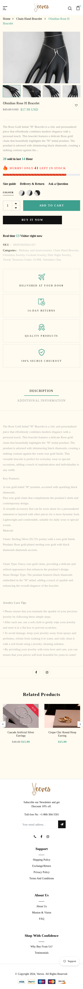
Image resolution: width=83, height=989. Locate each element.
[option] (41, 57)
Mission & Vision (41, 912)
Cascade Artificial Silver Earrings (21, 734)
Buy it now (32, 219)
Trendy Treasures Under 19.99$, (23, 259)
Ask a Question (58, 183)
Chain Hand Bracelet (29, 18)
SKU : (7, 244)
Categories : (10, 250)
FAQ (41, 918)
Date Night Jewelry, (59, 255)
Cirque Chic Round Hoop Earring (62, 734)
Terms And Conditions (41, 878)
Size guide (9, 183)
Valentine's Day (52, 259)
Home (6, 18)
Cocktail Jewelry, (37, 255)
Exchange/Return (41, 866)
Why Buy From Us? (41, 946)
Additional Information (41, 400)
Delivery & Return (32, 183)
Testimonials (41, 952)
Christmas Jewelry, (14, 255)
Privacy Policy (42, 872)
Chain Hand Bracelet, (66, 250)
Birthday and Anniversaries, (36, 250)
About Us (41, 906)
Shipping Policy (41, 859)
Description (41, 390)
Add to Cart (51, 205)
